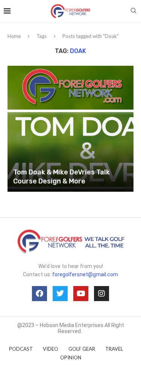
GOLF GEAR (81, 349)
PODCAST (21, 349)
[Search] (133, 11)
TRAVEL (114, 349)
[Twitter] (60, 293)
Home (14, 36)
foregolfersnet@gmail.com (85, 274)
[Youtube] (80, 293)
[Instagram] (101, 293)
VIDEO (50, 349)
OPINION (70, 357)
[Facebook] (39, 293)
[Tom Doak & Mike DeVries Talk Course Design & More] (70, 129)
